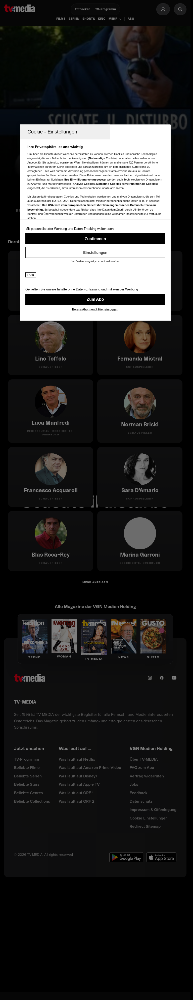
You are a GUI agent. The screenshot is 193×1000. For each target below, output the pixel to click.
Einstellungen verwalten (95, 252)
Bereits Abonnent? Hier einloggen (95, 309)
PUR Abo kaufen (95, 299)
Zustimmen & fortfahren (95, 238)
